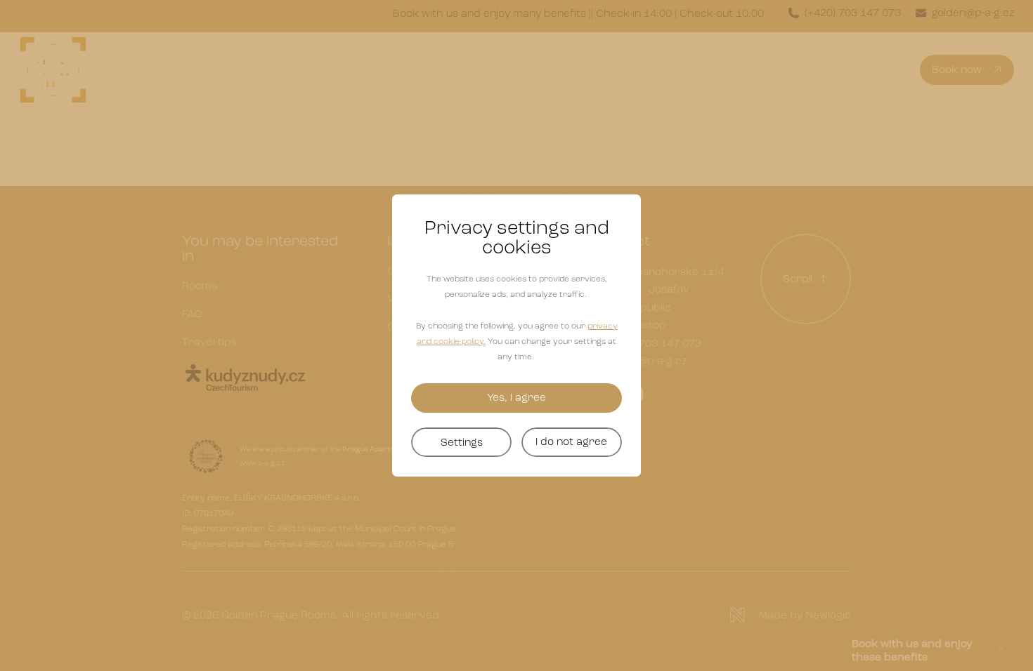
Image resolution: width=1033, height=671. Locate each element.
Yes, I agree (516, 397)
